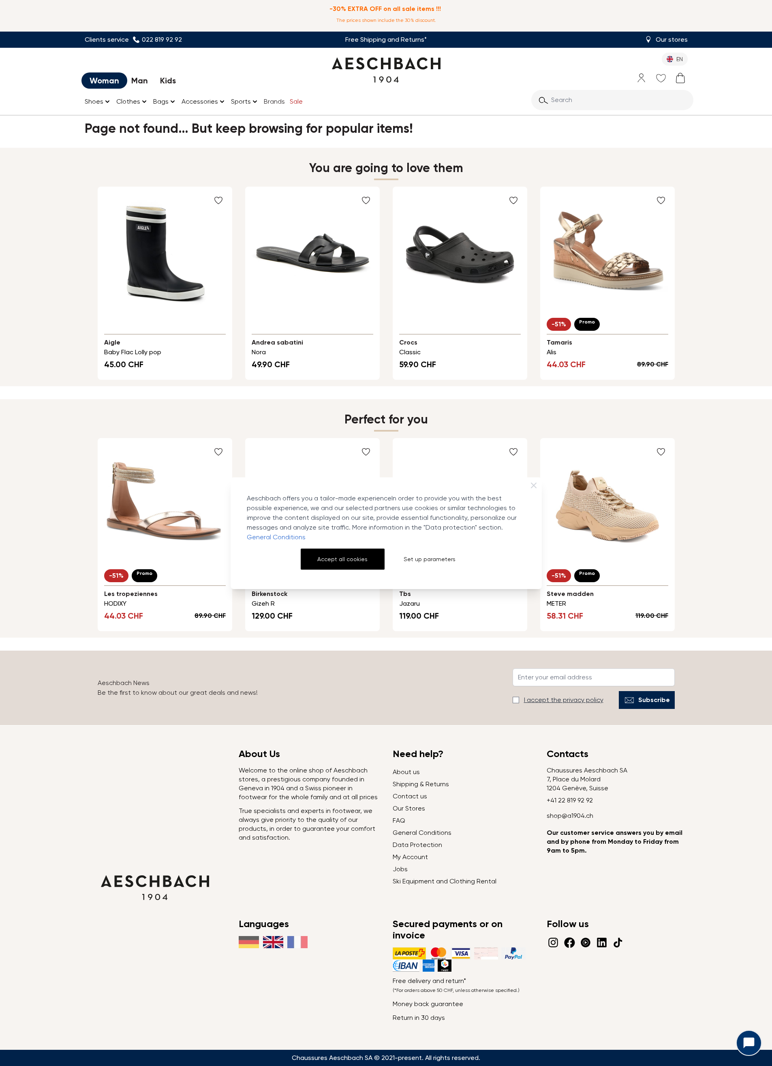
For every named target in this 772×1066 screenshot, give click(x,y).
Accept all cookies (342, 559)
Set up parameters (430, 559)
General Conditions (276, 537)
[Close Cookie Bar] (534, 485)
